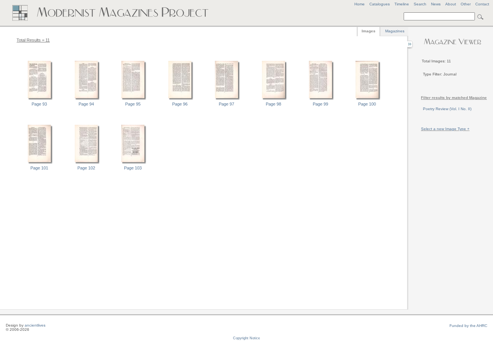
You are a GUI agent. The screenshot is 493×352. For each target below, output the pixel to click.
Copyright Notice (246, 338)
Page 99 (320, 104)
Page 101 (39, 168)
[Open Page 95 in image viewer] (133, 99)
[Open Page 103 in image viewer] (133, 163)
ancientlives (35, 325)
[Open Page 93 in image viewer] (39, 99)
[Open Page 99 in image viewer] (320, 99)
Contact (482, 4)
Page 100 (367, 104)
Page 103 (133, 168)
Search (420, 4)
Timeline (401, 4)
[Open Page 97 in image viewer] (226, 99)
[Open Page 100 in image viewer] (367, 99)
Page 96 (180, 104)
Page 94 (86, 104)
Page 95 (133, 104)
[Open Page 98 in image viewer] (273, 99)
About (450, 4)
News (436, 4)
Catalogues (379, 4)
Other (466, 4)
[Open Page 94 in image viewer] (86, 99)
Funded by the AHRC (468, 326)
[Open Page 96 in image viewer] (180, 99)
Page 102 (86, 168)
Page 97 (226, 104)
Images (369, 31)
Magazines (394, 31)
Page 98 (273, 104)
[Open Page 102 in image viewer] (86, 163)
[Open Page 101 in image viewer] (39, 163)
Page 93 (39, 104)
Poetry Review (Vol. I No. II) (447, 109)
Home (359, 4)
